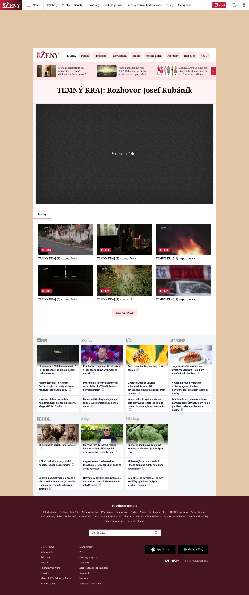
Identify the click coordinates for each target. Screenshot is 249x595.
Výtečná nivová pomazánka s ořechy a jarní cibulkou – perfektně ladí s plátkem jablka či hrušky (190, 388)
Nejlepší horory (90, 511)
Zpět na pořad (125, 312)
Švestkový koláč (135, 520)
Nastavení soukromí (90, 583)
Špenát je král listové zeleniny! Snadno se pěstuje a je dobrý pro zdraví (145, 449)
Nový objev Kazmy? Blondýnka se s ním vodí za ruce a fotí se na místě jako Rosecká (102, 482)
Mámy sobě (184, 5)
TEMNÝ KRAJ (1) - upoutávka (57, 258)
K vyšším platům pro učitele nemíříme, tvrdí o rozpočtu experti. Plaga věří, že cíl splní (57, 403)
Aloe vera (129, 516)
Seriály (78, 5)
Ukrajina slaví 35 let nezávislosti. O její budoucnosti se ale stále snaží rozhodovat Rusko (57, 370)
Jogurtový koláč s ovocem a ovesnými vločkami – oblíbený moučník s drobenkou (188, 370)
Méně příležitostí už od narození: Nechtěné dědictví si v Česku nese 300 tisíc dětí (73, 72)
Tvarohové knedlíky (197, 516)
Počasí (142, 511)
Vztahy (66, 5)
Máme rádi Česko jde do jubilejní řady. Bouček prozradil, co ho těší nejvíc (100, 403)
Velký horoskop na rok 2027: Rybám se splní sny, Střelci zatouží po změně (132, 71)
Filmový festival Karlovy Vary (144, 5)
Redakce (83, 578)
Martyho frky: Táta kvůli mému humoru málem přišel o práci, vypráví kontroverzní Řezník (99, 449)
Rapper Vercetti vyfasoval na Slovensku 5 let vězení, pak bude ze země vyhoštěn (102, 465)
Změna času (122, 511)
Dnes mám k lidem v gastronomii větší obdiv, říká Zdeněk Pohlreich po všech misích (101, 386)
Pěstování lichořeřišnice (148, 516)
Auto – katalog (198, 511)
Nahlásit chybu (48, 583)
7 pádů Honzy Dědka (51, 516)
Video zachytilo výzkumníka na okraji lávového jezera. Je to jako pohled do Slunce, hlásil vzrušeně (146, 403)
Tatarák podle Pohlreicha (108, 516)
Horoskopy (93, 5)
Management (86, 546)
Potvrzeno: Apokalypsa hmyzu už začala (145, 368)
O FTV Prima (47, 546)
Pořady (169, 5)
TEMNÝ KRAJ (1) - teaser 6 (114, 299)
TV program (107, 511)
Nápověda (84, 573)
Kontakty (84, 562)
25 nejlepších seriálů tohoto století (57, 445)
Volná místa (47, 552)
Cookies (45, 573)
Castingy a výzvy (88, 557)
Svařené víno (85, 516)
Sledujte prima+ (113, 5)
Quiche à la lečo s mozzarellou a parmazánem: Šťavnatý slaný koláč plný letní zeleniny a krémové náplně (191, 404)
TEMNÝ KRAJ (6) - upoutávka (57, 299)
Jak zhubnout (50, 511)
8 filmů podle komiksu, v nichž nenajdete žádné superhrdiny (55, 463)
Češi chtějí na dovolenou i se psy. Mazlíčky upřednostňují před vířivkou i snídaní (145, 482)
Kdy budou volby (157, 511)
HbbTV (44, 562)
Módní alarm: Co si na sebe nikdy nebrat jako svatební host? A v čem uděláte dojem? (194, 72)
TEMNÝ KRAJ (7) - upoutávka (175, 299)
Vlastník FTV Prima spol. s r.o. (56, 578)
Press (82, 552)
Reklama (45, 557)
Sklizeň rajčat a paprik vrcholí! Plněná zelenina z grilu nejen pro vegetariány (145, 465)
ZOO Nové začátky (178, 511)
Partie (134, 511)
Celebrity (52, 5)
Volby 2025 (70, 516)
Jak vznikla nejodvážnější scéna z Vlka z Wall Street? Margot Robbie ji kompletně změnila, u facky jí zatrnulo (57, 483)
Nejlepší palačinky (114, 520)
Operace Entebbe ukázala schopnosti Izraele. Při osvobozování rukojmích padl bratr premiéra (146, 388)
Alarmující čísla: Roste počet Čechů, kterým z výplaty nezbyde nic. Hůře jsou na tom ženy (56, 386)
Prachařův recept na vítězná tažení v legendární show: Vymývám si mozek (102, 370)
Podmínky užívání (50, 567)
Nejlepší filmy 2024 (69, 511)
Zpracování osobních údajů (93, 567)
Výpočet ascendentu (174, 516)
